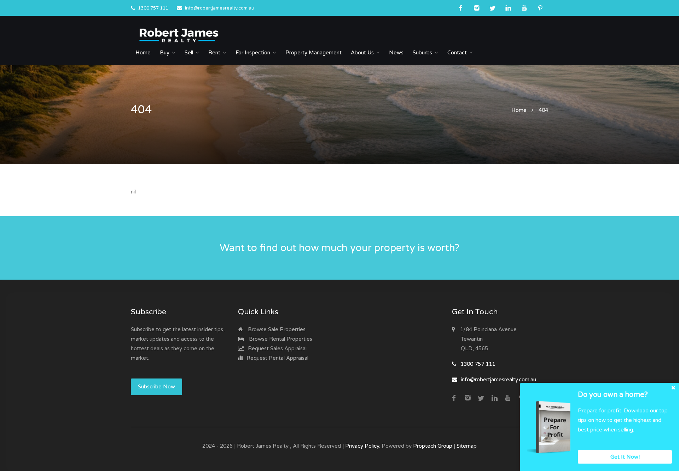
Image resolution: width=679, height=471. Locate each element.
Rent (214, 52)
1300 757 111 (153, 8)
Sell (189, 52)
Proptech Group (432, 446)
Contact (457, 52)
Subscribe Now (156, 386)
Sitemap (467, 446)
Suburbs (422, 52)
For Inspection (253, 52)
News (396, 52)
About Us (362, 52)
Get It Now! (625, 457)
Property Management (313, 52)
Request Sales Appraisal (276, 348)
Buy (164, 52)
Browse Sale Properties (276, 329)
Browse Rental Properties (280, 339)
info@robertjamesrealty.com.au (219, 8)
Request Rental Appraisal (276, 358)
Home (143, 52)
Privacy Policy (362, 446)
